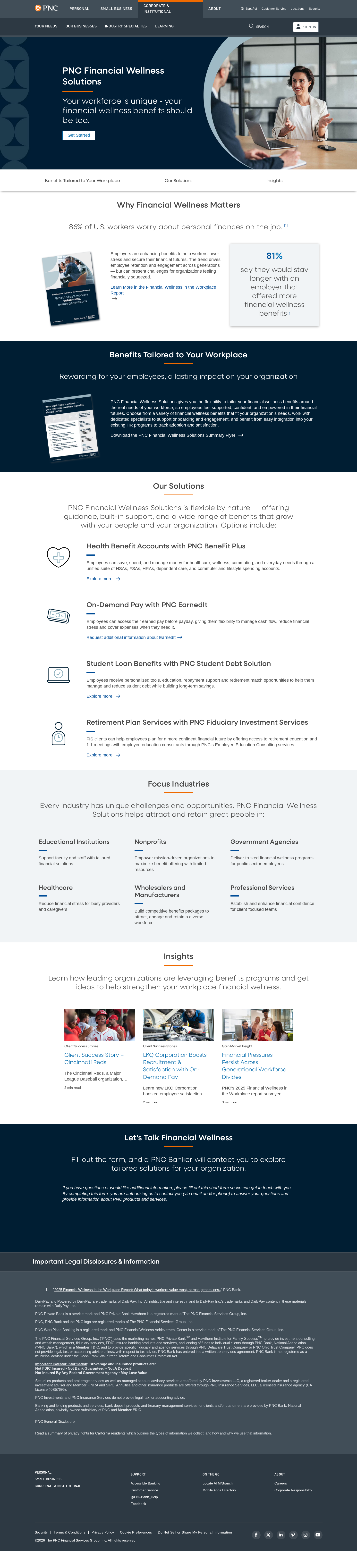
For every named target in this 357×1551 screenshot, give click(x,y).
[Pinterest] (293, 1535)
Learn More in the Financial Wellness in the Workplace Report (163, 290)
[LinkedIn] (281, 1535)
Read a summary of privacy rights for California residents (80, 1433)
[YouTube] (318, 1535)
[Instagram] (305, 1535)
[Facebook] (256, 1535)
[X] (268, 1535)
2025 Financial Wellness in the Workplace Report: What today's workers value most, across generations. (137, 1290)
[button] (46, 26)
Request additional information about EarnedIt (131, 637)
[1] (286, 225)
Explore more (100, 578)
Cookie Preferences (136, 1532)
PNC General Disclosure (55, 1421)
